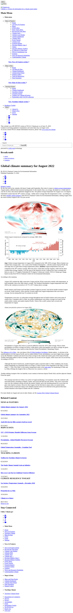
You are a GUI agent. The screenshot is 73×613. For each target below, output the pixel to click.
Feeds (6, 538)
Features (14, 54)
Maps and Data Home (11, 579)
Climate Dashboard (18, 36)
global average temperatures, (62, 188)
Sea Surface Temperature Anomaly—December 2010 (18, 483)
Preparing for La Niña (8, 491)
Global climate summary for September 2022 (15, 414)
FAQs (14, 112)
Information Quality (10, 605)
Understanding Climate (19, 57)
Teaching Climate (10, 86)
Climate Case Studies (18, 35)
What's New (16, 111)
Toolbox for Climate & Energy (21, 95)
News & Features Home (12, 548)
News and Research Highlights (14, 570)
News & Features (10, 21)
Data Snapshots (16, 78)
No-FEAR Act (9, 607)
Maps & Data (9, 66)
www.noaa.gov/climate (49, 129)
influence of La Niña (10, 352)
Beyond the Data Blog (19, 31)
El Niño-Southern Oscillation (39, 352)
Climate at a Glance (7, 498)
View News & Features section (18, 62)
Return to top (5, 503)
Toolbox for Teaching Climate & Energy (14, 458)
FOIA (6, 604)
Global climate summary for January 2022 (14, 407)
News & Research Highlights (21, 55)
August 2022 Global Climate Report (48, 393)
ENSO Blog (16, 28)
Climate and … (9, 556)
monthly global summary (13, 195)
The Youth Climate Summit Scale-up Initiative (15, 465)
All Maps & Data (17, 69)
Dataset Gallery (16, 74)
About (7, 107)
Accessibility (8, 602)
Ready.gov (8, 609)
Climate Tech (16, 42)
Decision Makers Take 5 (19, 45)
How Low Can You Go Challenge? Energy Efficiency (18, 473)
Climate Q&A (16, 38)
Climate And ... (16, 33)
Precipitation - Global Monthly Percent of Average (17, 440)
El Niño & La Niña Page (19, 50)
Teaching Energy (17, 93)
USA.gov (7, 610)
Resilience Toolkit (10, 105)
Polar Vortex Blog (17, 30)
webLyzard (11, 148)
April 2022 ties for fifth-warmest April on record (16, 422)
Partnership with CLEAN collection (23, 97)
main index (47, 367)
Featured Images (17, 43)
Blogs (14, 26)
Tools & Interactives (18, 76)
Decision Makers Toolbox (20, 48)
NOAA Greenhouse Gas (19, 52)
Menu (3, 1)
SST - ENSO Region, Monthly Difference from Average (18, 432)
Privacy (7, 600)
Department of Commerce (12, 597)
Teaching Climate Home (12, 593)
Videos (14, 47)
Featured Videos (9, 566)
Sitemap (14, 114)
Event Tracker (16, 40)
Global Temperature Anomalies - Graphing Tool (16, 447)
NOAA (7, 598)
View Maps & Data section (17, 82)
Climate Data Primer (18, 73)
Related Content (5, 186)
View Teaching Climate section (18, 102)
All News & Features (18, 24)
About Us (15, 109)
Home (14, 23)
